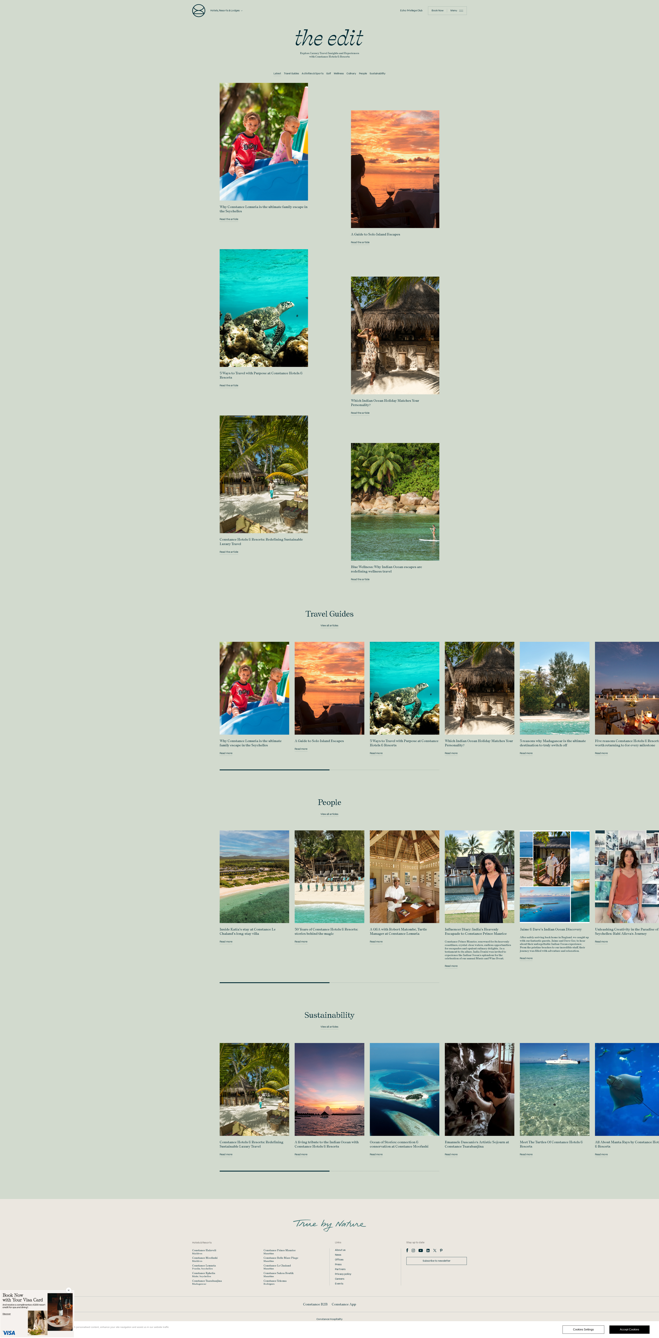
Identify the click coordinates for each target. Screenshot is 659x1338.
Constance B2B (315, 1304)
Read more (226, 753)
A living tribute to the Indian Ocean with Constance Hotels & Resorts (327, 1144)
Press (338, 1264)
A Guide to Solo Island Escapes (375, 234)
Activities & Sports (312, 73)
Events (339, 1283)
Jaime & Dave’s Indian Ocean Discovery (551, 929)
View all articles (329, 625)
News (338, 1255)
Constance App (344, 1304)
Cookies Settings (583, 1329)
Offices (339, 1259)
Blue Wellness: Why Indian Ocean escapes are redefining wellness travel (386, 569)
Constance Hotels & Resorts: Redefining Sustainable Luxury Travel (251, 1144)
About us (340, 1250)
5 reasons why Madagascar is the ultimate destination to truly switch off (553, 743)
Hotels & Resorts (202, 1242)
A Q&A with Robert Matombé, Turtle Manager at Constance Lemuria (398, 931)
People (363, 73)
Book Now (437, 10)
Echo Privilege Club (411, 10)
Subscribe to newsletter (437, 1261)
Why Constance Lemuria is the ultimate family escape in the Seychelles (251, 743)
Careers (339, 1279)
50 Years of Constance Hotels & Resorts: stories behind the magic (326, 931)
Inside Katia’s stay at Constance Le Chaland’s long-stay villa (248, 931)
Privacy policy (343, 1274)
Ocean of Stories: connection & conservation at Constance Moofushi (399, 1144)
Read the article (229, 219)
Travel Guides (291, 73)
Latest (277, 73)
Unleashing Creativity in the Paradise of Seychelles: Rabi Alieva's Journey (626, 931)
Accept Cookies (629, 1329)
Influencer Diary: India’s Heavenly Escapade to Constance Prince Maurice (476, 931)
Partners (340, 1269)
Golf (328, 73)
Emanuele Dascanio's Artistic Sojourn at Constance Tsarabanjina (477, 1144)
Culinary (351, 73)
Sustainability (377, 73)
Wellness (339, 73)
